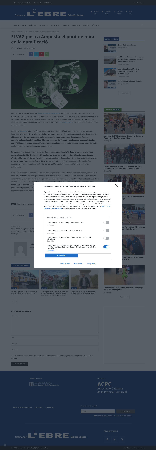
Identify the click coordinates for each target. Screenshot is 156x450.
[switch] (106, 222)
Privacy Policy (91, 264)
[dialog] (78, 225)
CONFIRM (61, 255)
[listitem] (78, 217)
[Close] (117, 186)
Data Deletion (65, 264)
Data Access (78, 264)
